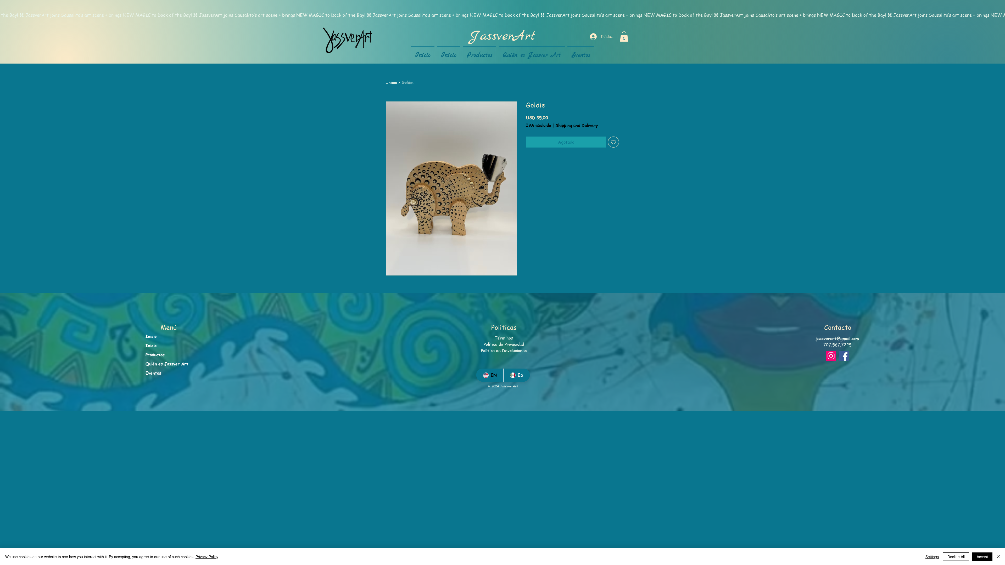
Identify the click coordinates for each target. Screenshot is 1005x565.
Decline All (956, 556)
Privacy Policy (207, 556)
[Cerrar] (999, 556)
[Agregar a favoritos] (613, 142)
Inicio (391, 82)
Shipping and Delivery (576, 125)
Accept (982, 556)
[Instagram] (831, 356)
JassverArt (502, 36)
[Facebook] (844, 356)
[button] (624, 36)
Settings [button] (932, 556)
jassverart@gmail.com (837, 338)
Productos (155, 355)
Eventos (153, 373)
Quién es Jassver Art (167, 364)
